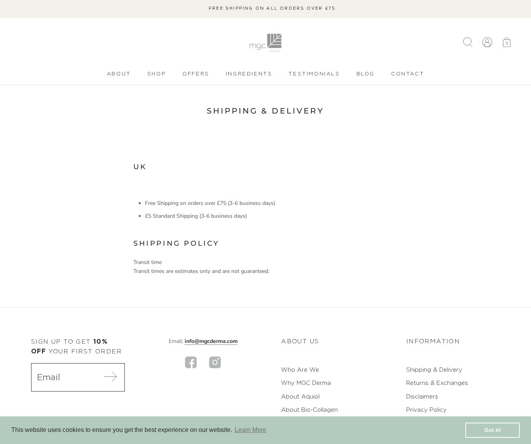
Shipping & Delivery (434, 369)
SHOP (156, 74)
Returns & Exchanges (437, 383)
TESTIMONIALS (314, 73)
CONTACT (407, 74)
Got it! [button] (492, 430)
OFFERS (196, 73)
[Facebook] (191, 362)
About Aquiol (300, 396)
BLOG (365, 74)
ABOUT (119, 74)
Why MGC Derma (306, 383)
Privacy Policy (426, 410)
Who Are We (300, 369)
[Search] (468, 42)
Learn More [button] (250, 430)
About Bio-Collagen (309, 410)
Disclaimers (422, 396)
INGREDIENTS (249, 74)
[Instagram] (215, 362)
